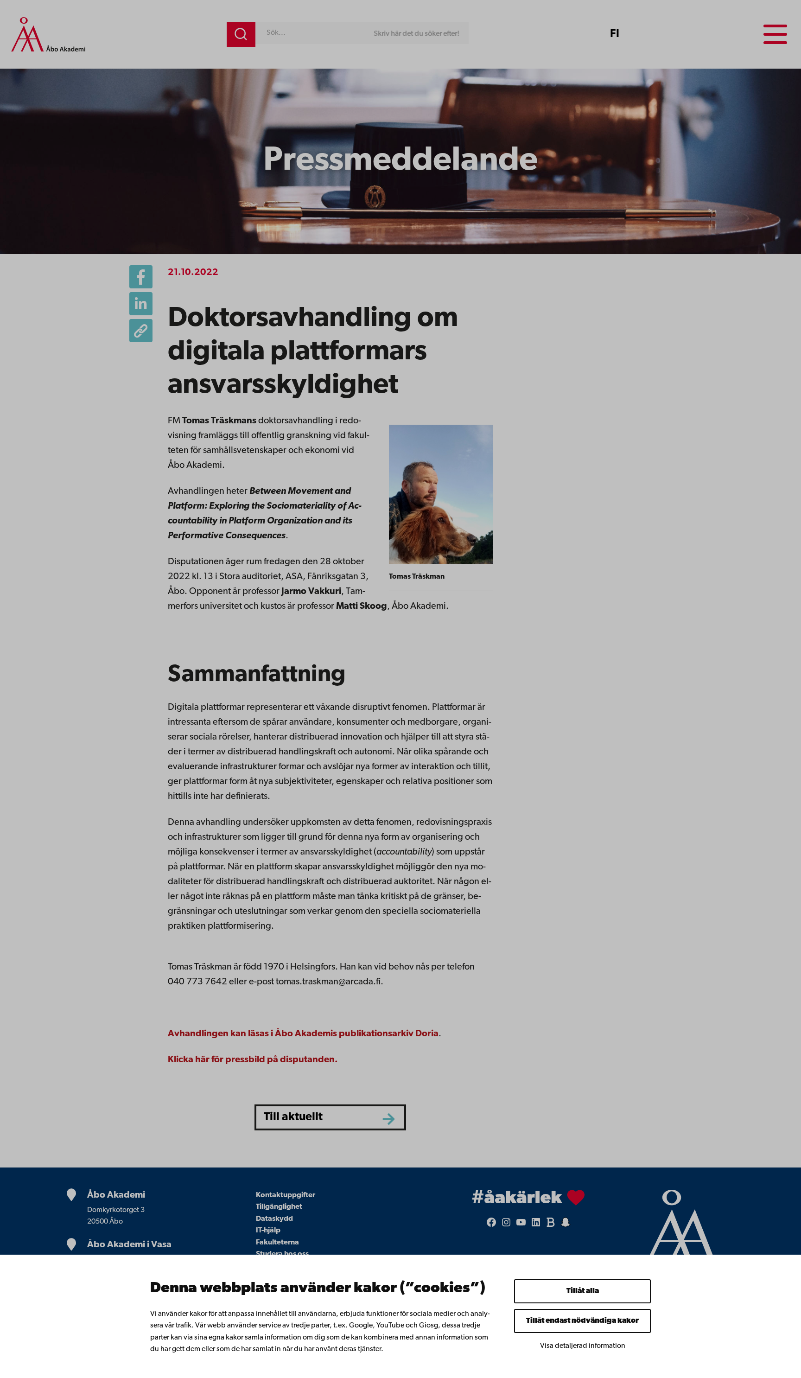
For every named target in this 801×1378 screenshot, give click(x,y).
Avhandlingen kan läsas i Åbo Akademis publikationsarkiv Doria (303, 1034)
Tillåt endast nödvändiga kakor (582, 1321)
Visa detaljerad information (582, 1346)
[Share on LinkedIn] (141, 303)
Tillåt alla (582, 1291)
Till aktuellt (293, 1117)
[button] (141, 330)
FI (614, 34)
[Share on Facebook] (141, 276)
